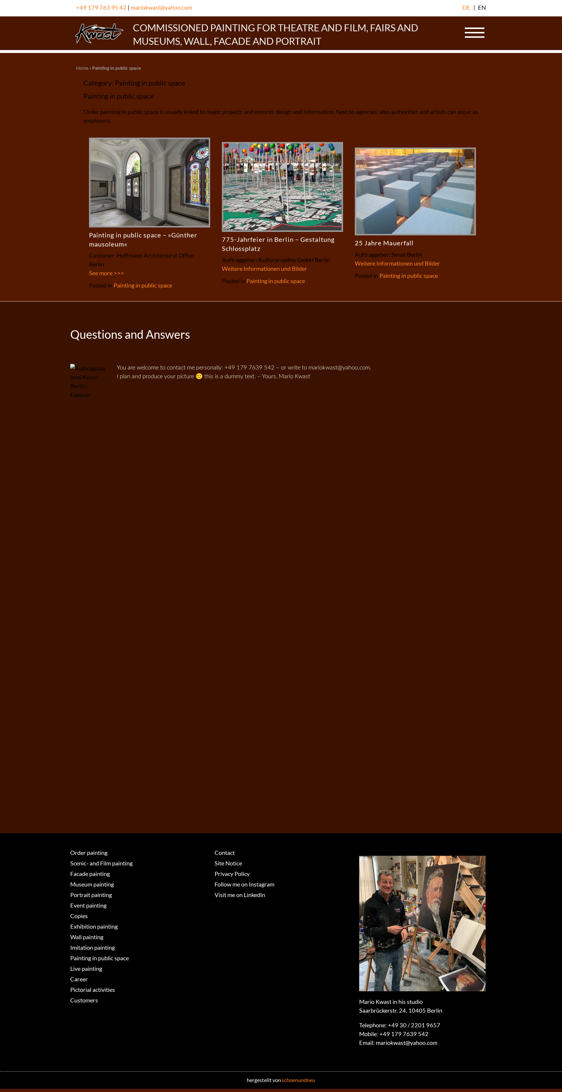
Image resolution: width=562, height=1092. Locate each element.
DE (466, 7)
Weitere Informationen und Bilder (264, 268)
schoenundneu (298, 1080)
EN (482, 7)
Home (82, 68)
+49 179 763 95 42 (101, 7)
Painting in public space (143, 285)
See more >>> (106, 272)
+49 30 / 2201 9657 (414, 1024)
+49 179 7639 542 (404, 1033)
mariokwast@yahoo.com (161, 7)
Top (548, 1078)
